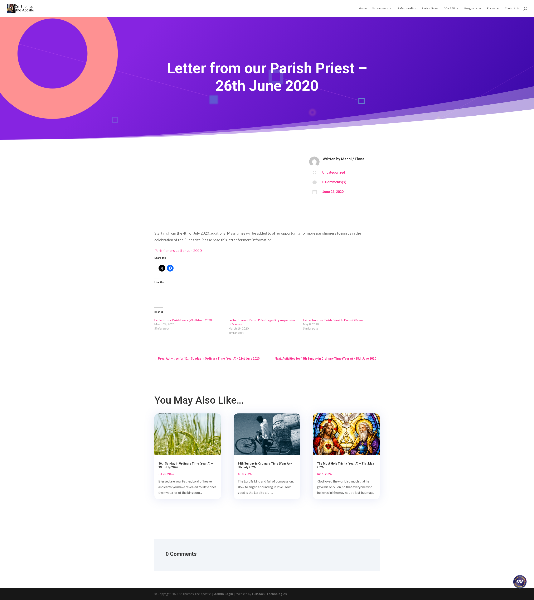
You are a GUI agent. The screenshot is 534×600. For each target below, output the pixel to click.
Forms (491, 8)
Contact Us (512, 8)
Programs (470, 8)
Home (363, 8)
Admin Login (223, 594)
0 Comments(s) (334, 182)
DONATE (449, 8)
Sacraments (380, 8)
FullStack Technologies (269, 594)
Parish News (430, 8)
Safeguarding (407, 8)
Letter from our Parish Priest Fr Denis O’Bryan (333, 320)
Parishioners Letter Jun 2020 (178, 250)
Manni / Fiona (352, 159)
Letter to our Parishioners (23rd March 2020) (183, 320)
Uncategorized (333, 172)
